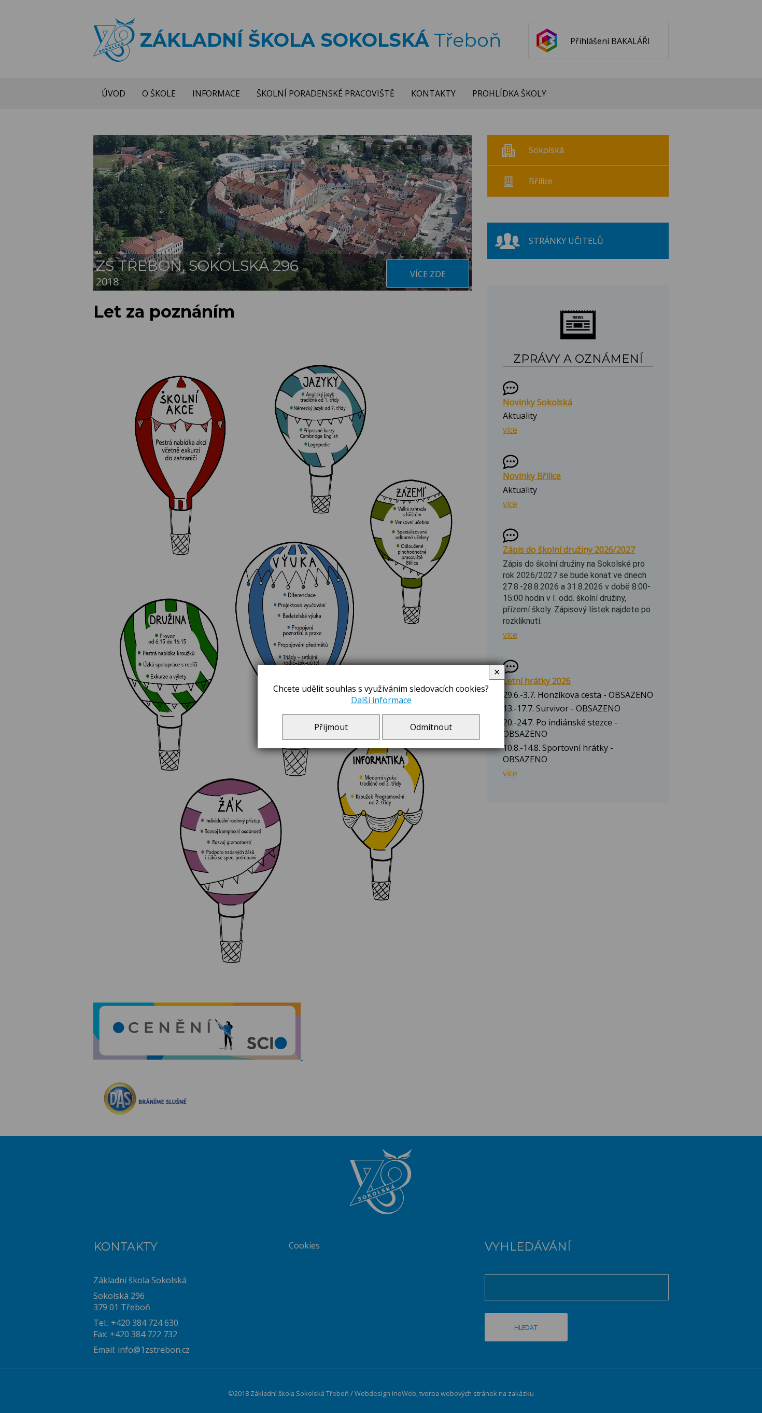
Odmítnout (431, 727)
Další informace (381, 700)
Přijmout (331, 727)
